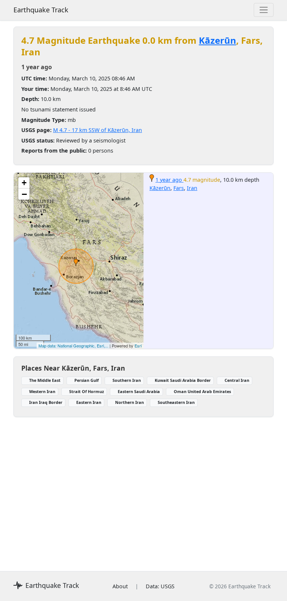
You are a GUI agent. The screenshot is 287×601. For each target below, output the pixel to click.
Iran (192, 187)
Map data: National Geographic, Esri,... (73, 346)
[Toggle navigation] (264, 10)
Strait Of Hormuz (86, 391)
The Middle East (45, 380)
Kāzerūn (217, 40)
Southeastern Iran (176, 402)
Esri (138, 346)
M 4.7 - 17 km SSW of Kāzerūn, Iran (97, 130)
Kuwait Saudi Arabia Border (183, 380)
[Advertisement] (143, 489)
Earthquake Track (40, 9)
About (120, 586)
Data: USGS (160, 586)
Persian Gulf (86, 380)
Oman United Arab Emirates (202, 391)
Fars (178, 187)
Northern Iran (129, 402)
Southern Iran (126, 380)
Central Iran (237, 380)
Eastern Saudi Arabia (139, 391)
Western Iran (42, 391)
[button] (76, 262)
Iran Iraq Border (45, 402)
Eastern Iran (88, 402)
